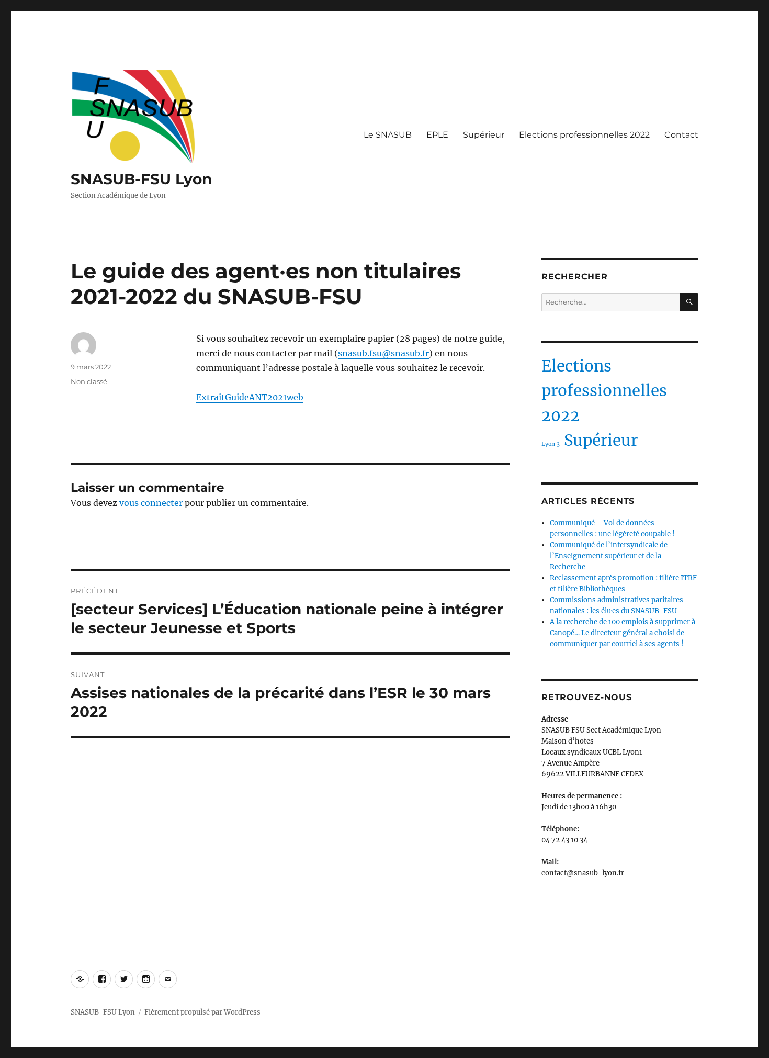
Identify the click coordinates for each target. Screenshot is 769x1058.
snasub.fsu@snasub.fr (383, 353)
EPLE (437, 135)
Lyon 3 (550, 444)
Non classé (89, 381)
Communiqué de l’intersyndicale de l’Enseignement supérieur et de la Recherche (609, 556)
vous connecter (151, 503)
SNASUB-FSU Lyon (141, 179)
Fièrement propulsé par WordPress (202, 1012)
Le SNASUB (388, 135)
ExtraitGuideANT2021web (249, 397)
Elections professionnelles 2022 (584, 135)
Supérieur (483, 135)
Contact (681, 135)
